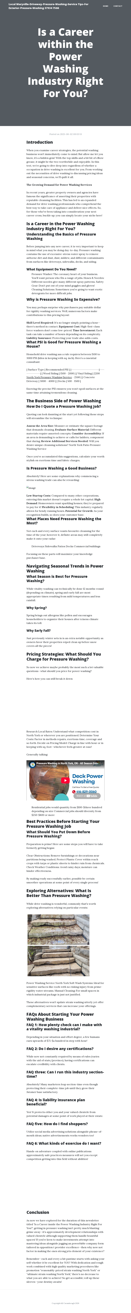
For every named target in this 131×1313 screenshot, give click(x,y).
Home (105, 6)
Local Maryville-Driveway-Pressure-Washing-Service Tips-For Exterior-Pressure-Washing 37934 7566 (48, 6)
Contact (117, 6)
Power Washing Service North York (47, 983)
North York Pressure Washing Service (49, 377)
